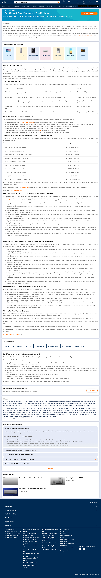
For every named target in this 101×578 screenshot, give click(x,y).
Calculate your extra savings (11, 334)
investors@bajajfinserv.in (51, 543)
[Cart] (84, 1)
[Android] (80, 549)
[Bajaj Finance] (7, 2)
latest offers (25, 187)
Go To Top (94, 502)
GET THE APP (92, 390)
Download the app (94, 6)
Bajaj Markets (63, 541)
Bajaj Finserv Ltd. (64, 532)
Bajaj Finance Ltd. (64, 533)
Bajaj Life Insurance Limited (67, 539)
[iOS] (84, 549)
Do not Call (83, 6)
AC (40, 130)
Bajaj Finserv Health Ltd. (66, 547)
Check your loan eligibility (84, 35)
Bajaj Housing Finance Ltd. (67, 543)
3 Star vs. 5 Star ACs (15, 190)
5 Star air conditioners (27, 122)
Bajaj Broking (63, 545)
